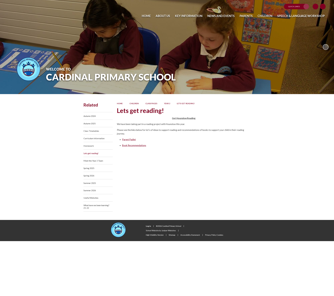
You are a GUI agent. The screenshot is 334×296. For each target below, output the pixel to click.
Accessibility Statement (190, 235)
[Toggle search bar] (323, 6)
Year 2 (167, 103)
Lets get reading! (186, 103)
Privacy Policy (210, 235)
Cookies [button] (220, 235)
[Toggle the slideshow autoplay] (326, 47)
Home (120, 103)
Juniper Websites (169, 230)
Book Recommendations (134, 145)
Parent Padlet (129, 139)
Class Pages (151, 103)
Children (134, 103)
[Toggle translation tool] (315, 6)
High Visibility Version (155, 235)
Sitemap (172, 235)
